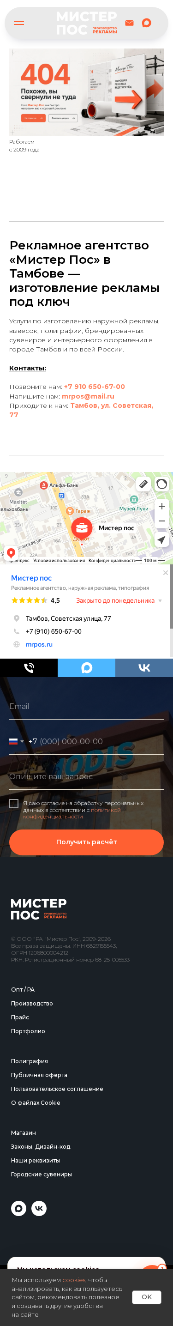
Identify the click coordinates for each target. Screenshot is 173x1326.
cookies (73, 1280)
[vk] (144, 668)
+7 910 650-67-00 (94, 386)
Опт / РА (23, 1207)
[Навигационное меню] (19, 23)
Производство (32, 1221)
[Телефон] (29, 668)
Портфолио (28, 1249)
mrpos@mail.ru (88, 396)
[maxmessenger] (146, 23)
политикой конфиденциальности (72, 921)
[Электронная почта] (129, 23)
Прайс (20, 1235)
